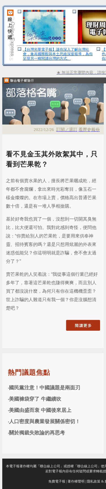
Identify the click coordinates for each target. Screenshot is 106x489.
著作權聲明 (76, 481)
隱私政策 (93, 481)
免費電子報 (56, 481)
